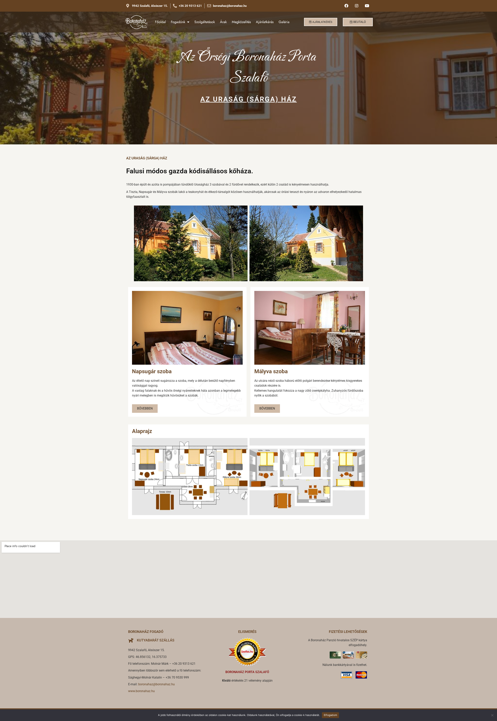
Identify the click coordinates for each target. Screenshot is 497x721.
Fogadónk (178, 21)
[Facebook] (346, 6)
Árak (223, 21)
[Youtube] (367, 6)
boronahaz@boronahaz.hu (156, 684)
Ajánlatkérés (265, 21)
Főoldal (160, 21)
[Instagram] (357, 6)
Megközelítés (241, 21)
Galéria (284, 21)
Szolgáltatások (204, 21)
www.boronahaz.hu (141, 691)
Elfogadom (330, 715)
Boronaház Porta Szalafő (247, 672)
